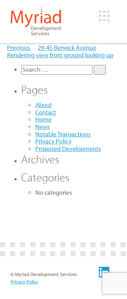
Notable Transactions (63, 134)
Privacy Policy (53, 141)
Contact (45, 112)
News (42, 127)
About (43, 105)
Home (43, 119)
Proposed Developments (68, 149)
